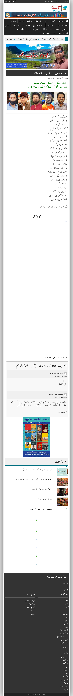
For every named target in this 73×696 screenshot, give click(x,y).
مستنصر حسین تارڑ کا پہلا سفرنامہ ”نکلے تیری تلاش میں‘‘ (39, 489)
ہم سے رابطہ (46, 1)
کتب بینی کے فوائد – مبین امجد (45, 499)
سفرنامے (50, 25)
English (46, 33)
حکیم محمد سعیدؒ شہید (64, 640)
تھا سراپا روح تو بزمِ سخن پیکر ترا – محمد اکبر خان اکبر (46, 39)
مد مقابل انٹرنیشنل (31, 604)
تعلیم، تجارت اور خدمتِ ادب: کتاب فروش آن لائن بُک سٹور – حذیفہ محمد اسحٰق (33, 479)
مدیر (65, 78)
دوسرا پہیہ (33, 614)
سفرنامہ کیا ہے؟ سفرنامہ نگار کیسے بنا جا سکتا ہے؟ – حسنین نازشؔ (37, 469)
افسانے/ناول (16, 25)
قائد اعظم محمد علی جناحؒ (63, 633)
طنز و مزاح (65, 29)
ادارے (45, 21)
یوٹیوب (66, 586)
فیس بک (66, 590)
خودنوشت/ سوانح (38, 25)
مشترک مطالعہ (46, 29)
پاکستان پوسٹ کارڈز (31, 607)
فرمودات (65, 25)
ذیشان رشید (51, 207)
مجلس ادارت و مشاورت (55, 1)
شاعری (56, 29)
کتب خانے (37, 21)
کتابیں (52, 21)
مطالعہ (29, 21)
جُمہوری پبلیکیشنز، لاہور (59, 33)
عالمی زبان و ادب (33, 29)
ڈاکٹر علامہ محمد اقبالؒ (64, 630)
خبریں (57, 25)
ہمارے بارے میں (64, 1)
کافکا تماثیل (21, 29)
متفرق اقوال (65, 646)
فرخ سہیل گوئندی (64, 643)
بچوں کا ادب (26, 25)
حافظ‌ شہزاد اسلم (57, 207)
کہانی (7, 25)
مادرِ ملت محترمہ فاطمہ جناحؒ (62, 636)
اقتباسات (13, 21)
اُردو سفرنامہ (32, 610)
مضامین (21, 21)
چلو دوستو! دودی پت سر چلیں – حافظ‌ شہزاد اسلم (56, 357)
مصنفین (60, 21)
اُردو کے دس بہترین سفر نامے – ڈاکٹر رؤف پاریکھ (41, 509)
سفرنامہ (46, 207)
